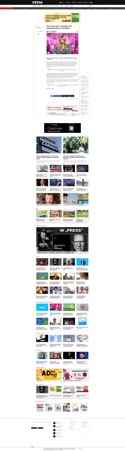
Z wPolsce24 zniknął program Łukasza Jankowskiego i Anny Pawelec (55, 175)
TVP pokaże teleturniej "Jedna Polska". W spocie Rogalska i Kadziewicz (69, 283)
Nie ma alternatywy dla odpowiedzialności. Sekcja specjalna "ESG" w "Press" (68, 314)
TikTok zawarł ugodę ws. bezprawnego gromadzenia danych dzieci (41, 345)
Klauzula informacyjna (74, 429)
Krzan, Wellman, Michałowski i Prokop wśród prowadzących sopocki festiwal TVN (85, 113)
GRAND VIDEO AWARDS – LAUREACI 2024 (72, 380)
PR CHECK (66, 6)
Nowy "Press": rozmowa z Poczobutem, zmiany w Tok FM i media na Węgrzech (56, 268)
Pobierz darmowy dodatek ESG (55, 395)
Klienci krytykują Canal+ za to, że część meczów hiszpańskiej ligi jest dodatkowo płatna (47, 157)
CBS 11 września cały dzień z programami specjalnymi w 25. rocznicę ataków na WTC (55, 297)
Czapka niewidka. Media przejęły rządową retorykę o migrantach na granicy (85, 85)
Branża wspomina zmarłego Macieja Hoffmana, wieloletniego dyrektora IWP (41, 175)
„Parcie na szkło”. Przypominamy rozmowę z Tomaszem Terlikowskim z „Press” (55, 363)
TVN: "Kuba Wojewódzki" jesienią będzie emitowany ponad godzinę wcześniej (85, 81)
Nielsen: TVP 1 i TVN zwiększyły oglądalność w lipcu (85, 109)
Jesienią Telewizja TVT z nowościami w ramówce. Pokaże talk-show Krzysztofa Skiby (55, 190)
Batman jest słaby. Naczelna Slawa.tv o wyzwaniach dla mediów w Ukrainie (41, 362)
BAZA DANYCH (56, 6)
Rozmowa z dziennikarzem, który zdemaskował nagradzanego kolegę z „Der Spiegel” (81, 363)
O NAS (71, 6)
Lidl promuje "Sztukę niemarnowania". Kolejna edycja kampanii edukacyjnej (42, 328)
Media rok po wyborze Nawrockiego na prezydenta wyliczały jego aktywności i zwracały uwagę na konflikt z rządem (85, 101)
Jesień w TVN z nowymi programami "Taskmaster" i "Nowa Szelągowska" (85, 106)
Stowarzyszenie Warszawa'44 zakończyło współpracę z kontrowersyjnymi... (68, 328)
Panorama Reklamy (86, 426)
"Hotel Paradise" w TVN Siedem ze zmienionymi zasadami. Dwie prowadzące (84, 93)
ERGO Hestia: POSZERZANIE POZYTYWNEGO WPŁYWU (68, 220)
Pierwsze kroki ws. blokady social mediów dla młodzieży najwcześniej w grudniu (68, 345)
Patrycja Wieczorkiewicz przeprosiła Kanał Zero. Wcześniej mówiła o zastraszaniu (81, 297)
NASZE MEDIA (45, 6)
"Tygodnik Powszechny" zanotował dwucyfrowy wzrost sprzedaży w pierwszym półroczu (42, 283)
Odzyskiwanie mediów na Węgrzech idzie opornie (74, 204)
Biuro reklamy (72, 424)
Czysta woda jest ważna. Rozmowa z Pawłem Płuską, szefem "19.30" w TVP (68, 362)
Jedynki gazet (41, 401)
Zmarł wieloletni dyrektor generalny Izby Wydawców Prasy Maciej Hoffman (68, 297)
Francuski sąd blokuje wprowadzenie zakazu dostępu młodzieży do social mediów (82, 345)
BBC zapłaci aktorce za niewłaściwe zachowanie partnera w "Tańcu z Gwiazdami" (81, 283)
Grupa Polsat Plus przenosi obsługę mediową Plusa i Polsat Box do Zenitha (82, 314)
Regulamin (72, 428)
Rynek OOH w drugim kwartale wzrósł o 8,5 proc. (82, 328)
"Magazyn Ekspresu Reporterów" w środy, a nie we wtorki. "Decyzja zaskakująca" (82, 268)
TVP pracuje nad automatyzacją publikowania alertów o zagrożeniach (82, 189)
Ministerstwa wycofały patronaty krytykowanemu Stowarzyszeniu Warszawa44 (68, 175)
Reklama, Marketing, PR (44, 302)
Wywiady (39, 350)
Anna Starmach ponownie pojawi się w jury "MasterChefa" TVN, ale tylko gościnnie (85, 89)
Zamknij (80, 448)
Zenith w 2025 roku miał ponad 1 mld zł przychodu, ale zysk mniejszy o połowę (42, 314)
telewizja (53, 102)
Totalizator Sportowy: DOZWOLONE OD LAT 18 (40, 220)
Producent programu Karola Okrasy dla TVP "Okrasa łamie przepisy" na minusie (42, 297)
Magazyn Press (41, 226)
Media (38, 257)
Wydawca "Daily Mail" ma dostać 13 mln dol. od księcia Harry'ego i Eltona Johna (41, 189)
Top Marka (84, 425)
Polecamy (39, 384)
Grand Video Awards (86, 427)
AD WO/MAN (39, 380)
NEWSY (34, 6)
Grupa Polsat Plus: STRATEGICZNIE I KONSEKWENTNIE (79, 220)
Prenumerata (72, 425)
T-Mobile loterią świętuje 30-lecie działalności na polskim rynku (55, 314)
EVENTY (39, 6)
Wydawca (72, 423)
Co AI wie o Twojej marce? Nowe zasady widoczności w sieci (81, 175)
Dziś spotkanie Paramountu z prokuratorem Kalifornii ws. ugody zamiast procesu (68, 189)
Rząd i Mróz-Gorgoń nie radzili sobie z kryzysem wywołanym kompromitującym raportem (74, 157)
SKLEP (51, 6)
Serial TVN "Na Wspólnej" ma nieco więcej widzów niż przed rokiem (85, 97)
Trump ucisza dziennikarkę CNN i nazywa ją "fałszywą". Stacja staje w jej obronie (55, 283)
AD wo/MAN (85, 424)
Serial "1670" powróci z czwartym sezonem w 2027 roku (68, 268)
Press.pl (84, 423)
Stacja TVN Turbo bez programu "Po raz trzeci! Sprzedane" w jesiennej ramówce (41, 269)
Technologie (40, 333)
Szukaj (89, 6)
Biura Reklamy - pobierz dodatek (81, 396)
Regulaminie (60, 449)
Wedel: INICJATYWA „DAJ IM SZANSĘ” (55, 220)
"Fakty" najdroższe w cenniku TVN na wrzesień (85, 78)
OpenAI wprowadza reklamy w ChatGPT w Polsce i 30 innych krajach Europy (55, 345)
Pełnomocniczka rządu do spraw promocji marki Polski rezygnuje (55, 328)
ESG (62, 6)
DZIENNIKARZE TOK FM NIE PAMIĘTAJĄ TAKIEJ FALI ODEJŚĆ (53, 253)
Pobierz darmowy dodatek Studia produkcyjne (68, 396)
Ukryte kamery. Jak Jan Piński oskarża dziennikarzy (48, 204)
